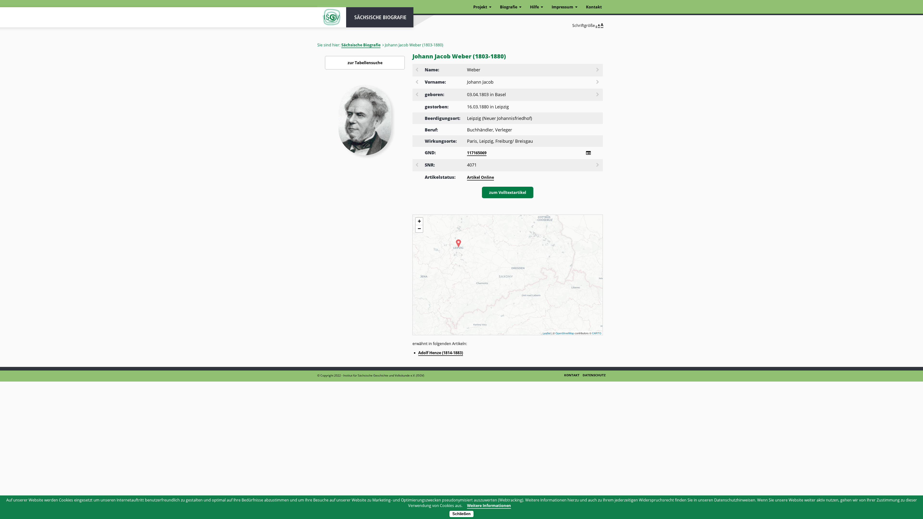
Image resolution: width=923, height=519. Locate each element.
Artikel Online (480, 177)
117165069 (476, 152)
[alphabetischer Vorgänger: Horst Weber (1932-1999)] (417, 70)
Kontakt (594, 7)
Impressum (562, 7)
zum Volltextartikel (507, 192)
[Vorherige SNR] (417, 165)
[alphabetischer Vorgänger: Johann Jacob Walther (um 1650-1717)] (417, 82)
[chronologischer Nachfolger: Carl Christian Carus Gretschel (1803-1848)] (598, 95)
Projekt (480, 7)
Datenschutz (594, 375)
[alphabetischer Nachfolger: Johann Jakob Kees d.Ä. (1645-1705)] (598, 82)
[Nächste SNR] (598, 165)
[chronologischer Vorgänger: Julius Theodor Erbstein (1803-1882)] (417, 95)
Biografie (508, 7)
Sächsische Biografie (360, 45)
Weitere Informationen (489, 505)
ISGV (331, 17)
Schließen (461, 514)
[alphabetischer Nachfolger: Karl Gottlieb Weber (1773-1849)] (598, 70)
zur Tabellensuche (365, 62)
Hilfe (534, 7)
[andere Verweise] (588, 153)
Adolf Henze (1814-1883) (440, 352)
